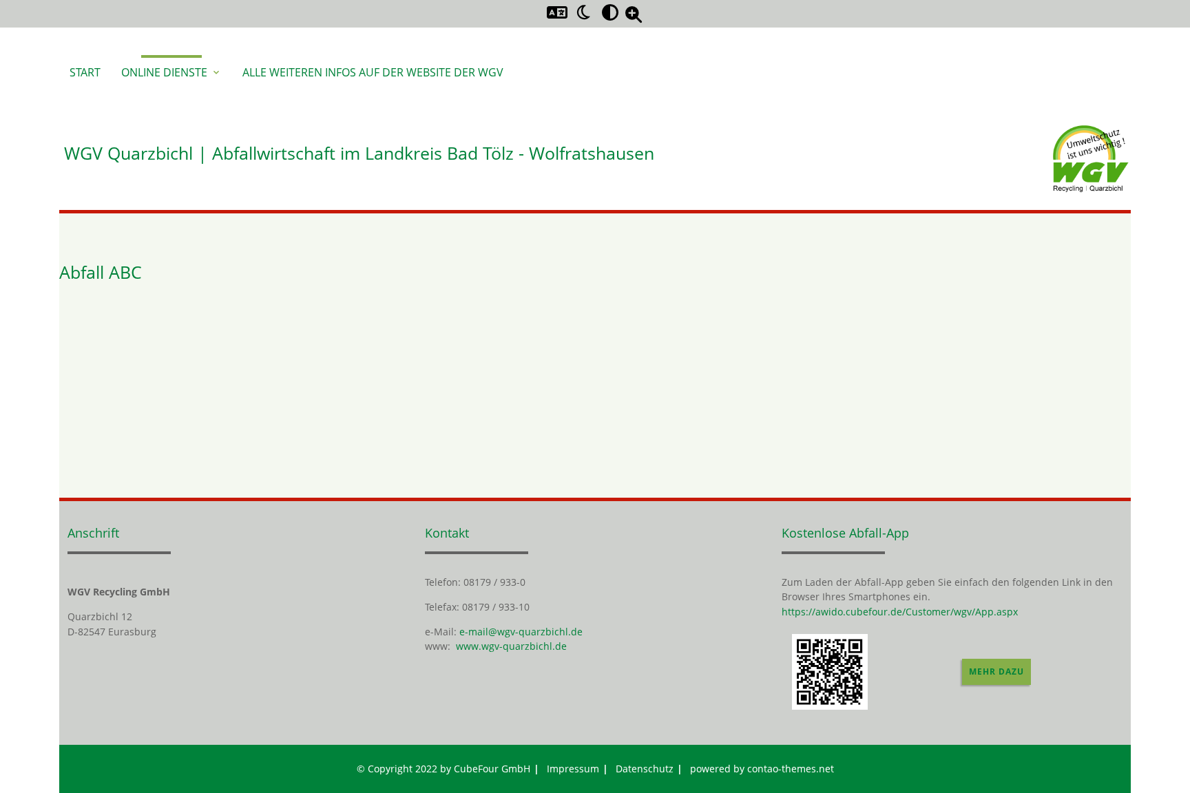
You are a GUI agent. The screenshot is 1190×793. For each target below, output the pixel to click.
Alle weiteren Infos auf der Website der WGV (372, 72)
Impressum (573, 768)
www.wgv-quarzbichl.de (511, 646)
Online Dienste (171, 72)
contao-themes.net (790, 768)
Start (85, 72)
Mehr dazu (996, 671)
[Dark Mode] (584, 12)
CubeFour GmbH (492, 768)
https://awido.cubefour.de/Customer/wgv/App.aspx (900, 611)
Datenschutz (645, 768)
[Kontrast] (610, 12)
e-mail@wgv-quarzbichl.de (521, 631)
